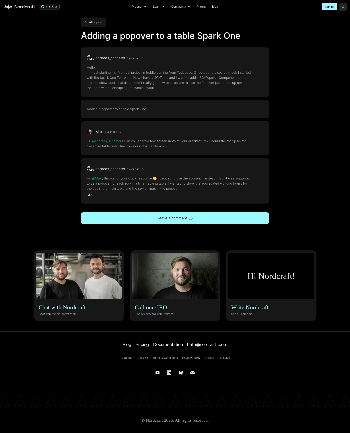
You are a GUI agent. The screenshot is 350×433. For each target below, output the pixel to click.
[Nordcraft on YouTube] (157, 372)
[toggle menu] (343, 7)
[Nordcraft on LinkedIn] (169, 372)
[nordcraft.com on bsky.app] (180, 372)
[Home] (20, 7)
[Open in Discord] (142, 58)
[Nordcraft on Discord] (192, 372)
